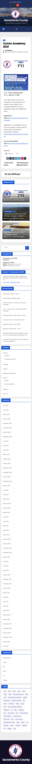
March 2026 (6, 414)
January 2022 (6, 574)
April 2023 (6, 530)
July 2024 (5, 490)
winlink (9, 728)
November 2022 (7, 552)
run (12, 719)
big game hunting (18, 694)
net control (11, 713)
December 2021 (7, 579)
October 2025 (7, 432)
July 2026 (5, 405)
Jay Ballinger (8, 50)
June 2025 (6, 445)
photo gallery (24, 713)
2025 (5, 694)
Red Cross (6, 719)
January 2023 (6, 543)
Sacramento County (16, 20)
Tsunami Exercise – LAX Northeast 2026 (14, 319)
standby (6, 725)
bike (26, 694)
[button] (28, 29)
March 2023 (6, 534)
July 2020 (5, 646)
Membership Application (9, 373)
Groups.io (5, 389)
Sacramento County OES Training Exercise (13, 233)
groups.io (6, 710)
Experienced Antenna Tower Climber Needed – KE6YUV (15, 215)
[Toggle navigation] (16, 29)
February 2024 (7, 503)
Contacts (5, 353)
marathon (21, 710)
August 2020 (6, 641)
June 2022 (6, 566)
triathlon (24, 725)
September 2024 (7, 481)
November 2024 (7, 472)
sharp (22, 722)
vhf (5, 728)
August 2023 (6, 512)
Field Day (11, 703)
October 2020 (7, 632)
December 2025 (7, 423)
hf (11, 710)
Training (5, 369)
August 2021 (6, 592)
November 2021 (7, 583)
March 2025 (6, 454)
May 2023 (5, 525)
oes (17, 713)
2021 (9, 691)
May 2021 (5, 606)
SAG (18, 722)
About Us (5, 393)
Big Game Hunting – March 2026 (11, 324)
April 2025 (6, 450)
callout (5, 662)
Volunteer (5, 364)
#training (26, 52)
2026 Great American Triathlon (11, 293)
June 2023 (6, 521)
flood (22, 703)
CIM (5, 697)
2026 (10, 694)
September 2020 (7, 637)
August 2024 (6, 485)
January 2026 (6, 419)
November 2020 (7, 628)
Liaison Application (9, 384)
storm (12, 725)
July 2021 (5, 597)
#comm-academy (18, 52)
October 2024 (7, 476)
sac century (18, 719)
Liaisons (5, 377)
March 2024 (6, 499)
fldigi (17, 703)
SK (27, 722)
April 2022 (6, 570)
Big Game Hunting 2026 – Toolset (12, 328)
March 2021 (6, 610)
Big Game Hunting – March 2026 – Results (14, 315)
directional (7, 700)
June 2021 (6, 601)
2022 (14, 691)
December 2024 (7, 468)
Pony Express (17, 716)
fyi (4, 40)
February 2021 (7, 615)
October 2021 (6, 588)
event (6, 193)
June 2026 (6, 410)
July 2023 (5, 517)
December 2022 (7, 548)
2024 (23, 691)
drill (4, 666)
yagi (14, 728)
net (5, 713)
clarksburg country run (14, 697)
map (15, 710)
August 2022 (6, 557)
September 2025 (7, 436)
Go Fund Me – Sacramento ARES (11, 282)
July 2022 (5, 561)
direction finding (16, 700)
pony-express (7, 716)
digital (25, 697)
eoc (24, 700)
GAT (5, 706)
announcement (8, 211)
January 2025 (6, 463)
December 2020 (7, 624)
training (5, 680)
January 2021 (6, 619)
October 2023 (7, 508)
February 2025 (7, 459)
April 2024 (6, 494)
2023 (18, 691)
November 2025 (7, 427)
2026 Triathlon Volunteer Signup (11, 298)
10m (5, 691)
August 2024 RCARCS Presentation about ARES (14, 196)
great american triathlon (15, 706)
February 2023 (7, 539)
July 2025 (5, 441)
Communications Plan (10, 359)
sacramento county (9, 722)
